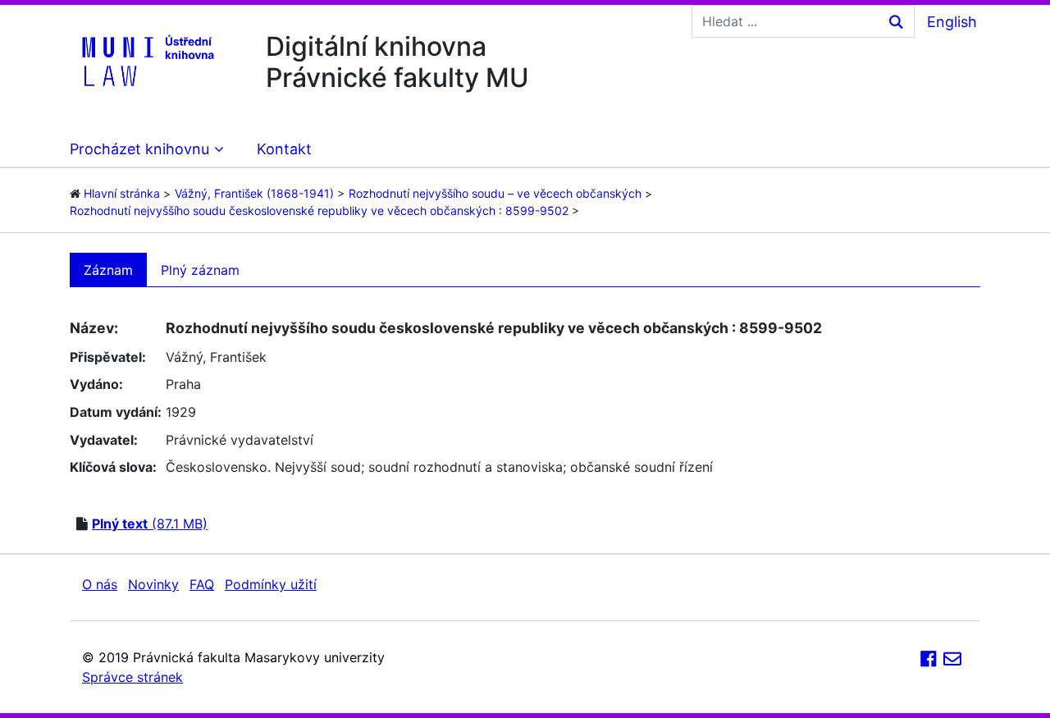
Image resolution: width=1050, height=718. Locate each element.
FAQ (201, 584)
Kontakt (284, 149)
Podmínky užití (271, 584)
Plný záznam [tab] (200, 270)
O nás (99, 584)
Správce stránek (132, 677)
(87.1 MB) (150, 523)
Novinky (153, 584)
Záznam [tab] (108, 270)
